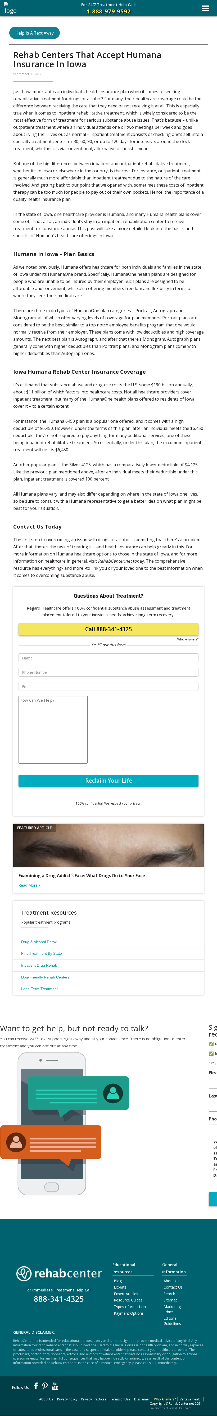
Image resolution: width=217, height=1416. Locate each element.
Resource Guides (128, 1300)
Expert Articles (126, 1293)
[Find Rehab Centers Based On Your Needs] (59, 1272)
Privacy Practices (93, 1399)
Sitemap (171, 1300)
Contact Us (173, 1287)
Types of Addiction (130, 1306)
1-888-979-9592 (108, 8)
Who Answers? (187, 639)
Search (169, 1293)
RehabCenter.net (181, 1403)
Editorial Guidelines (172, 1321)
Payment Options (129, 1313)
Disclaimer (142, 1399)
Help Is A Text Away (34, 33)
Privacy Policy (67, 1399)
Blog (118, 1280)
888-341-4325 (59, 1299)
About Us (171, 1280)
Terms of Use (120, 1399)
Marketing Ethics (172, 1309)
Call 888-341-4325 (108, 629)
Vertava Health (191, 1399)
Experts (120, 1287)
